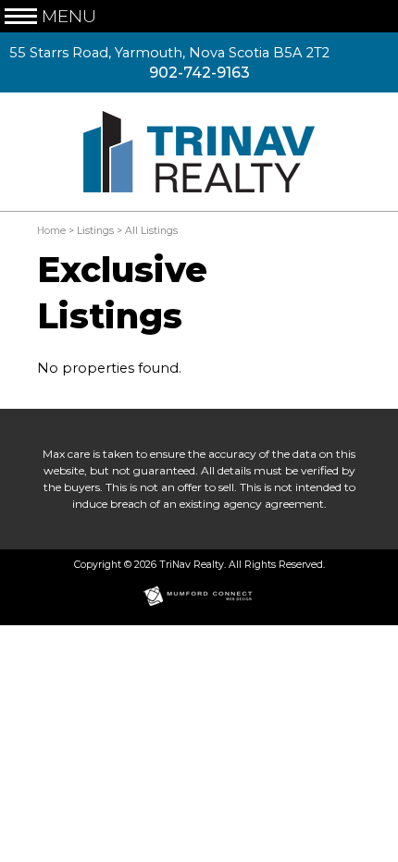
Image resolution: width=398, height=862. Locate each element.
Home (51, 231)
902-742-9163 (199, 72)
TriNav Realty (191, 565)
